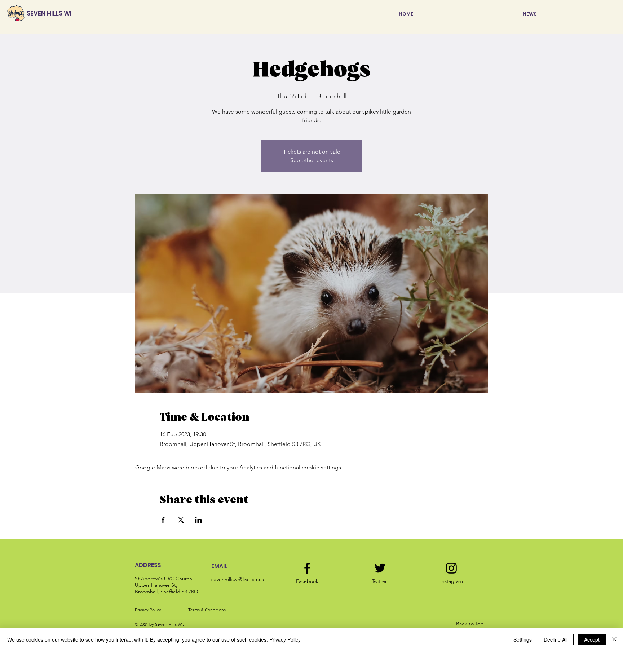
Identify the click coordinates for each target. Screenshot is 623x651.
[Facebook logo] (307, 568)
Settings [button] (522, 639)
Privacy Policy (148, 609)
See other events (311, 160)
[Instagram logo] (451, 568)
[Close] (614, 639)
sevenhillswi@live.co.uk (237, 579)
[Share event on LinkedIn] (198, 520)
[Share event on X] (180, 520)
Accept (592, 639)
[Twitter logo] (380, 568)
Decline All (555, 639)
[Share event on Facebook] (163, 520)
